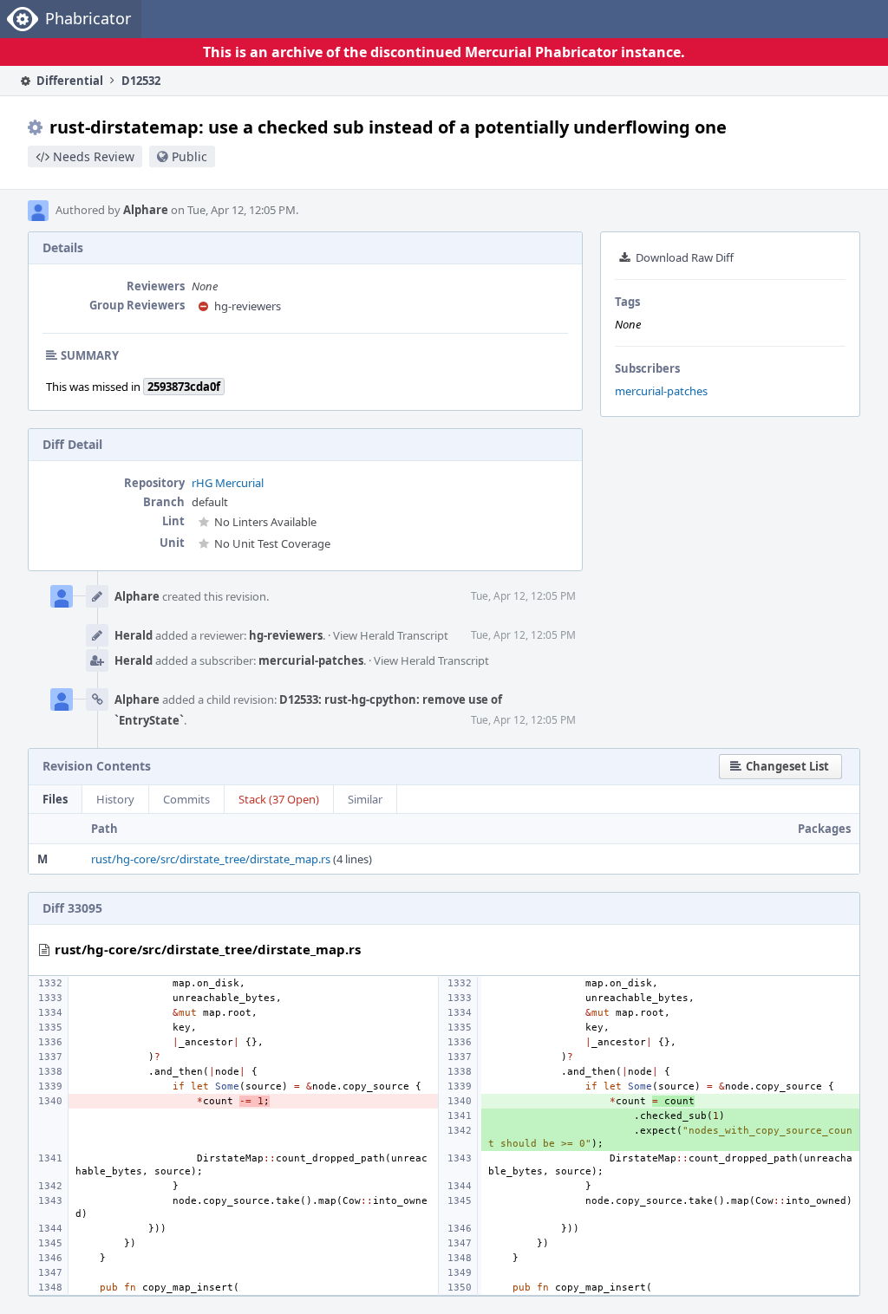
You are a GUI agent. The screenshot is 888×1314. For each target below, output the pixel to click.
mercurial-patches (661, 391)
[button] (780, 766)
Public (189, 156)
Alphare (145, 210)
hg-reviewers (247, 306)
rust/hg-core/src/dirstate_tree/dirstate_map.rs (210, 859)
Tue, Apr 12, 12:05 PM (523, 596)
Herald (133, 635)
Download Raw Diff (685, 257)
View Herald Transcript (390, 635)
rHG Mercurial (228, 483)
